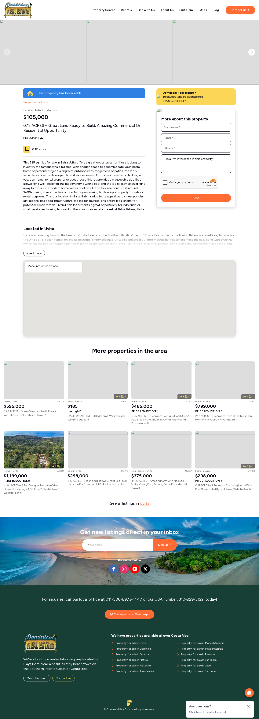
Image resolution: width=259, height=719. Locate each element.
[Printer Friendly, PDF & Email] (41, 138)
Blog (216, 10)
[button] (251, 52)
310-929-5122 (191, 599)
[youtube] (134, 569)
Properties (30, 102)
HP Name (80, 520)
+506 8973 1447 (174, 101)
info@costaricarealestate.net (183, 96)
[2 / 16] (129, 52)
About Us (167, 10)
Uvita (44, 102)
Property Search (103, 10)
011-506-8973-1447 (124, 599)
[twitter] (145, 569)
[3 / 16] (216, 52)
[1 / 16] (43, 52)
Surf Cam (186, 10)
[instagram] (124, 569)
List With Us (146, 10)
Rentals (126, 10)
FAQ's (203, 10)
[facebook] (113, 569)
